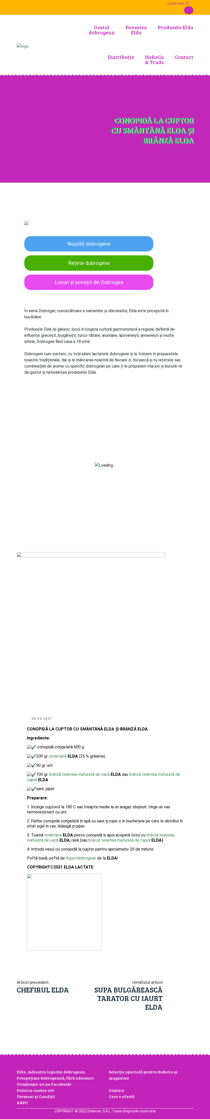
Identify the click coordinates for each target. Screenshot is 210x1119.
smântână (58, 756)
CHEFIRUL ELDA (43, 990)
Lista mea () (178, 3)
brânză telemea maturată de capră (119, 840)
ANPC (22, 1102)
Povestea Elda (136, 30)
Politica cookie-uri (35, 1090)
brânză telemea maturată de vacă (79, 774)
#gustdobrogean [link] (81, 858)
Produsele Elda (175, 27)
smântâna (53, 835)
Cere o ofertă (121, 1096)
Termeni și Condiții (36, 1096)
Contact (184, 56)
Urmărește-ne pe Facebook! (44, 1084)
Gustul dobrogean (102, 30)
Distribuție (121, 56)
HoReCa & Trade (154, 59)
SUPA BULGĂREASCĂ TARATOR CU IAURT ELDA (128, 998)
